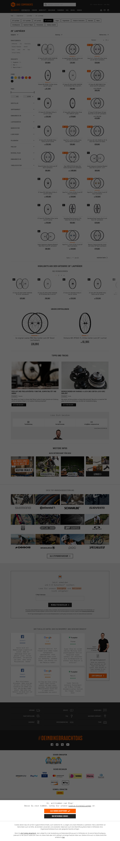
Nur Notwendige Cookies (60, 816)
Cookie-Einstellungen (80, 806)
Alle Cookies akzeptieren (58, 811)
